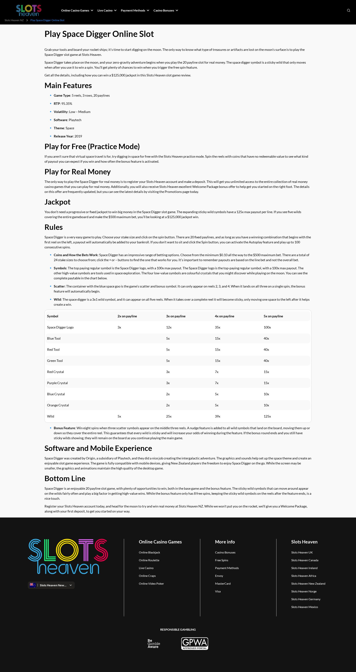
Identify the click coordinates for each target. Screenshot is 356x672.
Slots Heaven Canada (304, 560)
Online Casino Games (160, 541)
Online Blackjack (149, 552)
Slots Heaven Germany (305, 599)
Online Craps (147, 575)
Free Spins (221, 560)
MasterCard (223, 583)
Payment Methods (227, 568)
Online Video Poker (151, 583)
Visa (218, 591)
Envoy (219, 575)
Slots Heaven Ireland (304, 568)
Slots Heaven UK (302, 552)
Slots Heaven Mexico (304, 607)
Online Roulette (149, 560)
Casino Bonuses (225, 552)
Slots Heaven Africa (303, 575)
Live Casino (146, 568)
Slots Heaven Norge (304, 591)
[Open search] (348, 10)
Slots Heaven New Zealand (308, 583)
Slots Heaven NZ (14, 20)
